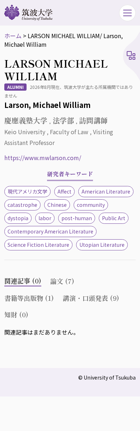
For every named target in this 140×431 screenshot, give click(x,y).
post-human (76, 218)
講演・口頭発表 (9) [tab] (91, 298)
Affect (64, 191)
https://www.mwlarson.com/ (42, 157)
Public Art (113, 218)
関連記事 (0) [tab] (22, 280)
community (91, 204)
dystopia (18, 218)
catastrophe (22, 204)
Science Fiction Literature (38, 244)
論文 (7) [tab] (62, 281)
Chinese (57, 204)
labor (44, 218)
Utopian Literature (102, 244)
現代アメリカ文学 (27, 191)
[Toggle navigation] (127, 13)
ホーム (13, 35)
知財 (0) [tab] (16, 314)
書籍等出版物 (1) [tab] (29, 298)
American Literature (105, 191)
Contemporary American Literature (50, 231)
